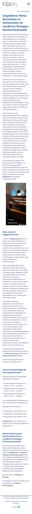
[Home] (10, 4)
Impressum (16, 503)
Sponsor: (14, 507)
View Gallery (13, 223)
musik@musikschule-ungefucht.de (19, 498)
